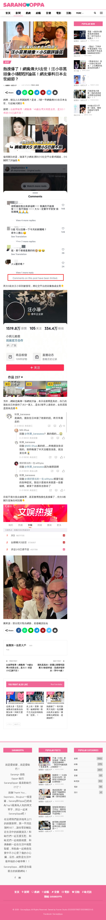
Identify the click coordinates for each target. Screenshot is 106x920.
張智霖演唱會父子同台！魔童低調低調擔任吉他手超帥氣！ (59, 810)
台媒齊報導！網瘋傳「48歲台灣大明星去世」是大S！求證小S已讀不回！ (19, 667)
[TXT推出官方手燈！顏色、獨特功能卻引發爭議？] (80, 109)
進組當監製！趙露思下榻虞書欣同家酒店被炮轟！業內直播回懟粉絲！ (52, 794)
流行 (76, 792)
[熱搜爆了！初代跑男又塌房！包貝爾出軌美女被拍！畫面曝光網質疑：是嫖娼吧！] (55, 698)
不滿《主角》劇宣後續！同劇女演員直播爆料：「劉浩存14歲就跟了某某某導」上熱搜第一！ (53, 762)
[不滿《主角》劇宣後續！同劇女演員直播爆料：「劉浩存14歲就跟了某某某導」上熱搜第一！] (45, 761)
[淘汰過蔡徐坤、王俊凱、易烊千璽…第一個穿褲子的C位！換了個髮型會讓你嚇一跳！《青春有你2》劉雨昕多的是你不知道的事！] (80, 79)
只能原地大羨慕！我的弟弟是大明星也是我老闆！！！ (94, 94)
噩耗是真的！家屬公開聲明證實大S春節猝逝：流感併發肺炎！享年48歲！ (51, 667)
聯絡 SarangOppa (53, 896)
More (78, 12)
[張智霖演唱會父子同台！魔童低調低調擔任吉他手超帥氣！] (45, 810)
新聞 (18, 12)
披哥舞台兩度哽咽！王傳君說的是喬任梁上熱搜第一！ (59, 825)
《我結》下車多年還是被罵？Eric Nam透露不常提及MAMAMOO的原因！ (95, 49)
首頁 (8, 12)
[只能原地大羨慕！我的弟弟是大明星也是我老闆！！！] (80, 94)
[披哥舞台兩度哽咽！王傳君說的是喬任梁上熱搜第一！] (45, 825)
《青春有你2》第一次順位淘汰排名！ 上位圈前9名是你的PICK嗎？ (95, 64)
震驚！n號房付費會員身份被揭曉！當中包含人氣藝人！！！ (95, 34)
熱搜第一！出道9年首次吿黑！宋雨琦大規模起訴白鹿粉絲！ (59, 778)
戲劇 (28, 12)
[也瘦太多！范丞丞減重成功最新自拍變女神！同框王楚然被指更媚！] (15, 698)
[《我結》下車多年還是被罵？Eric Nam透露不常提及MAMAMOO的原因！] (80, 49)
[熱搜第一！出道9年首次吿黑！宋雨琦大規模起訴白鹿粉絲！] (45, 778)
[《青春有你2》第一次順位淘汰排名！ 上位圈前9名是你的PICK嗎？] (80, 64)
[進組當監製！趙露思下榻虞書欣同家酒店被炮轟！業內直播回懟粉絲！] (45, 793)
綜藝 (38, 12)
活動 (68, 12)
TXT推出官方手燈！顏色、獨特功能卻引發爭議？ (94, 108)
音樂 (48, 12)
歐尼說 (76, 781)
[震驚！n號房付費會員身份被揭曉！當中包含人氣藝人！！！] (80, 35)
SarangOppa (58, 914)
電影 (58, 12)
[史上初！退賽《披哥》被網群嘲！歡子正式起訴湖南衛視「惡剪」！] (35, 698)
